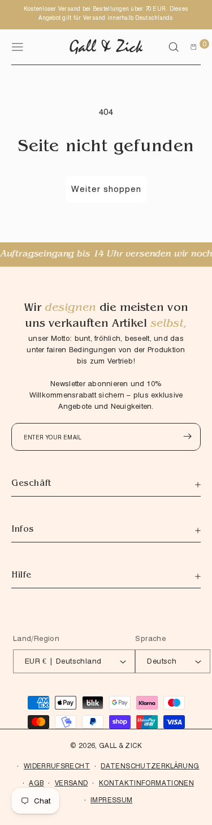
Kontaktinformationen (146, 783)
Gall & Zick (120, 745)
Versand (71, 783)
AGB (36, 783)
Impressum (111, 800)
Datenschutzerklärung (150, 766)
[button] (173, 47)
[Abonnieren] (187, 436)
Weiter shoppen (106, 189)
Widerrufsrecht (57, 766)
